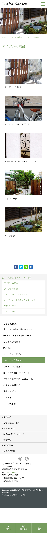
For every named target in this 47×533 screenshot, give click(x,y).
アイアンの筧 (10, 311)
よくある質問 (9, 451)
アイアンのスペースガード (15, 294)
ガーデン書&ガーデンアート (16, 372)
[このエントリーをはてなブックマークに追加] (31, 267)
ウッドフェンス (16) (12, 354)
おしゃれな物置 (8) (12, 341)
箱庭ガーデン (9, 391)
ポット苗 (7, 397)
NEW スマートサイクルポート (17, 335)
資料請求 (23, 529)
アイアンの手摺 (11, 289)
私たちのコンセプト (12, 422)
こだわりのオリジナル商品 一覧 (18, 378)
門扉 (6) (7, 347)
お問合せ (7, 529)
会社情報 (7, 439)
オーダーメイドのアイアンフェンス (19, 300)
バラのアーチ (10, 306)
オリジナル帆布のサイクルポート (19, 329)
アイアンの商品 (11, 283)
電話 (39, 529)
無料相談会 (8, 445)
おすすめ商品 (9, 428)
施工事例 (7, 417)
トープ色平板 (9, 403)
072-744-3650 (13, 472)
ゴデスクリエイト (19, 495)
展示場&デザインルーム (13, 434)
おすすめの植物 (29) (12, 385)
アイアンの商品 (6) (12, 360)
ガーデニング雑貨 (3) (13, 366)
